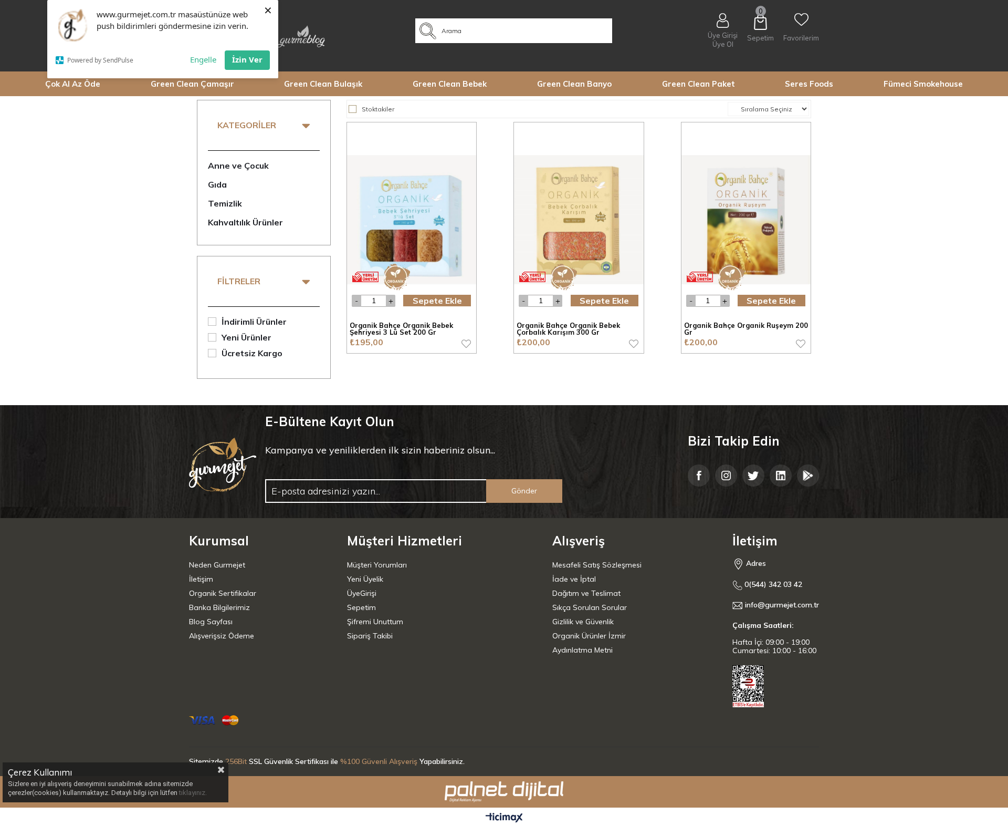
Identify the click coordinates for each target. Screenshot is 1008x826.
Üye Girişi (723, 35)
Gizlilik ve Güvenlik (583, 621)
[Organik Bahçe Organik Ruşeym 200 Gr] (746, 219)
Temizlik (225, 203)
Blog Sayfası (211, 621)
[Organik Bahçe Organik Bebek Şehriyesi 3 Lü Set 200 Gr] (411, 219)
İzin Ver (247, 59)
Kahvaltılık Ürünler (245, 222)
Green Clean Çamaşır (192, 84)
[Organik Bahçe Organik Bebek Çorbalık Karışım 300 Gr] (578, 219)
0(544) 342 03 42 (772, 584)
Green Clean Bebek (450, 84)
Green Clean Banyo (574, 84)
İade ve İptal (574, 579)
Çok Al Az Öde (72, 84)
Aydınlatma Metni (582, 650)
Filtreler (238, 281)
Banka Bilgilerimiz (219, 607)
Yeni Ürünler (246, 337)
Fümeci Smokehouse (923, 84)
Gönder (524, 490)
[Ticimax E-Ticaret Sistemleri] (504, 818)
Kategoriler (246, 125)
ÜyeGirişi (361, 593)
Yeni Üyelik (365, 579)
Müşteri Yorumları (377, 565)
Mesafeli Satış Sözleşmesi (597, 565)
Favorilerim (801, 38)
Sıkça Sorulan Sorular (589, 607)
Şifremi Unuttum (375, 621)
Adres (755, 563)
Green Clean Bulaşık (323, 84)
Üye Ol (722, 44)
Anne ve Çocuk (238, 165)
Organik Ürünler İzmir (589, 636)
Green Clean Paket (698, 84)
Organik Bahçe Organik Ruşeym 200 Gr (746, 329)
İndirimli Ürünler (254, 321)
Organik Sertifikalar (222, 593)
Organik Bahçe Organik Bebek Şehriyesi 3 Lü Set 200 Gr (401, 329)
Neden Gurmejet (217, 565)
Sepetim (361, 607)
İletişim (201, 579)
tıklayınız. (193, 793)
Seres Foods (809, 84)
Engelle (203, 59)
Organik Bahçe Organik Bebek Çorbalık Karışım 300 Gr (568, 329)
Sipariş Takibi (370, 636)
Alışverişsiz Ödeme (221, 636)
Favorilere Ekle (466, 343)
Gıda (217, 184)
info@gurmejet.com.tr (782, 605)
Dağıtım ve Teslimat (586, 593)
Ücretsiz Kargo (252, 353)
